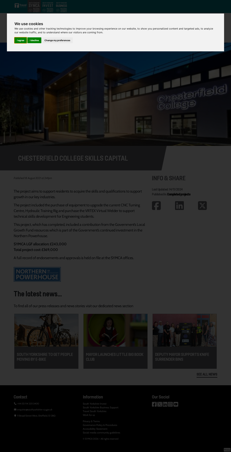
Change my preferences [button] (57, 40)
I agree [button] (20, 40)
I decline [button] (34, 40)
